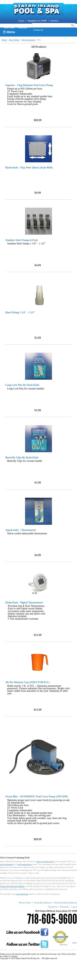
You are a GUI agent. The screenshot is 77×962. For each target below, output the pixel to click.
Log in (21, 21)
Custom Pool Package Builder (12, 886)
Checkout (54, 21)
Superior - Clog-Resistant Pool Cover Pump (29, 85)
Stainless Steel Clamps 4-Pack (21, 240)
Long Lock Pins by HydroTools (22, 385)
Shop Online (14, 40)
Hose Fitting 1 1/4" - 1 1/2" (20, 312)
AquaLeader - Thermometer (20, 530)
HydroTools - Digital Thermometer (24, 602)
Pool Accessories (28, 40)
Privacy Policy (25, 903)
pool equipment (6, 864)
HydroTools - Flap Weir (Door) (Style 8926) (29, 167)
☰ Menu (9, 32)
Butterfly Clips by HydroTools (21, 457)
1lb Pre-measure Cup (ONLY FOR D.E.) (27, 682)
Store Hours (9, 28)
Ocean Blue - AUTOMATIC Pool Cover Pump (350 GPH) (36, 796)
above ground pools (45, 861)
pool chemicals (22, 894)
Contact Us (38, 30)
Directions (22, 28)
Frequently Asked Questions (65, 903)
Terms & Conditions (42, 903)
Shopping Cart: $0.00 (37, 21)
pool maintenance (24, 864)
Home (4, 40)
